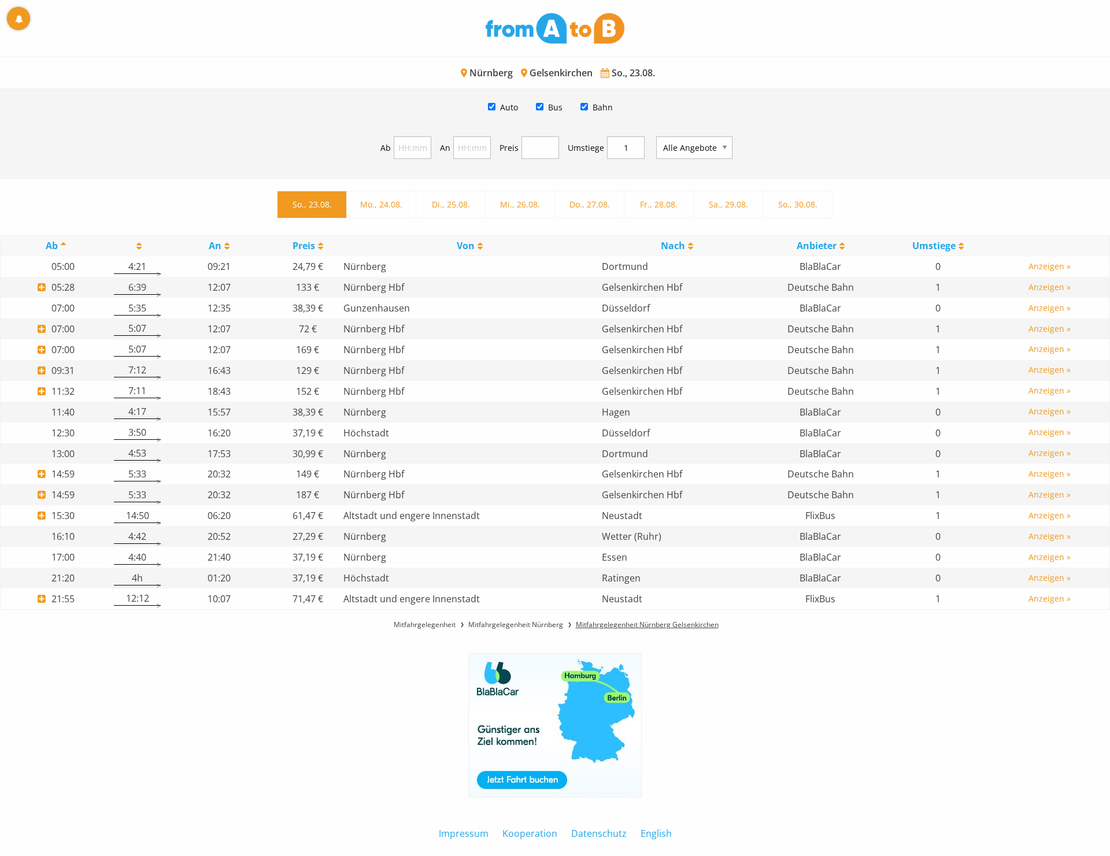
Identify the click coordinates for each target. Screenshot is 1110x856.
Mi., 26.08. (520, 204)
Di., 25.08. (451, 204)
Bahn (603, 107)
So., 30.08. (797, 204)
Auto (509, 107)
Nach (673, 245)
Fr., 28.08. (659, 204)
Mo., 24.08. (381, 204)
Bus (555, 107)
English (656, 833)
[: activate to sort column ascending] (137, 246)
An (445, 147)
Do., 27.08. (589, 204)
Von (466, 245)
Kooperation (529, 833)
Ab (385, 147)
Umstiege (586, 147)
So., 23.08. (312, 204)
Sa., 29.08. (728, 204)
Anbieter (817, 245)
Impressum (464, 833)
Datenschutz (599, 833)
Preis (509, 147)
